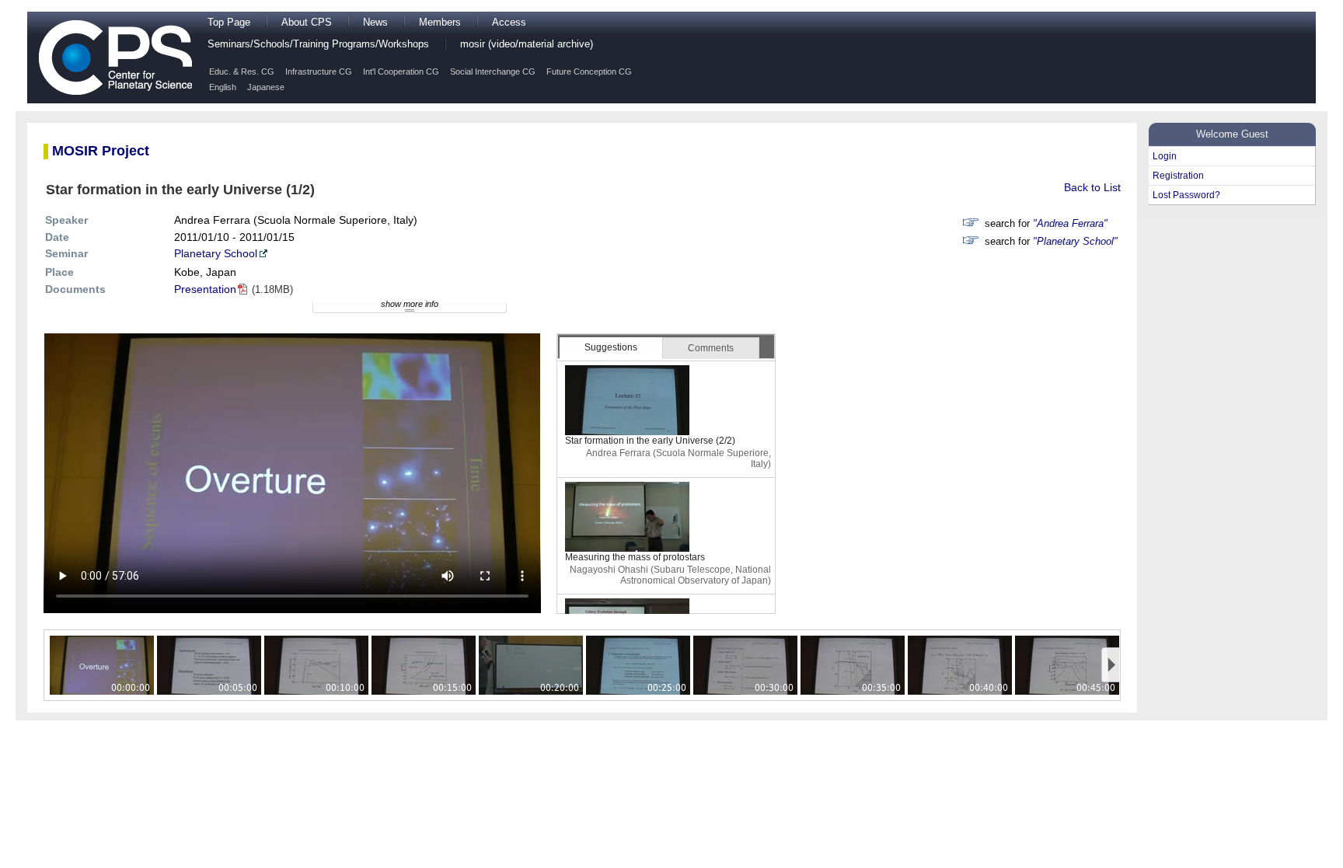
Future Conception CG (589, 71)
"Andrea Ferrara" (1070, 223)
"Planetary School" (1075, 241)
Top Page (229, 22)
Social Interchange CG (492, 71)
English (222, 87)
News (375, 22)
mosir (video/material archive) (526, 44)
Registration (1178, 175)
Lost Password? (1186, 195)
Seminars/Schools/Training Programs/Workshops (318, 44)
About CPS (306, 22)
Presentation (205, 289)
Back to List (1092, 187)
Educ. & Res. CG (241, 71)
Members (440, 22)
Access (509, 22)
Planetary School (215, 253)
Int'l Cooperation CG (401, 71)
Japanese (265, 87)
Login (1165, 156)
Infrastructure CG (318, 71)
